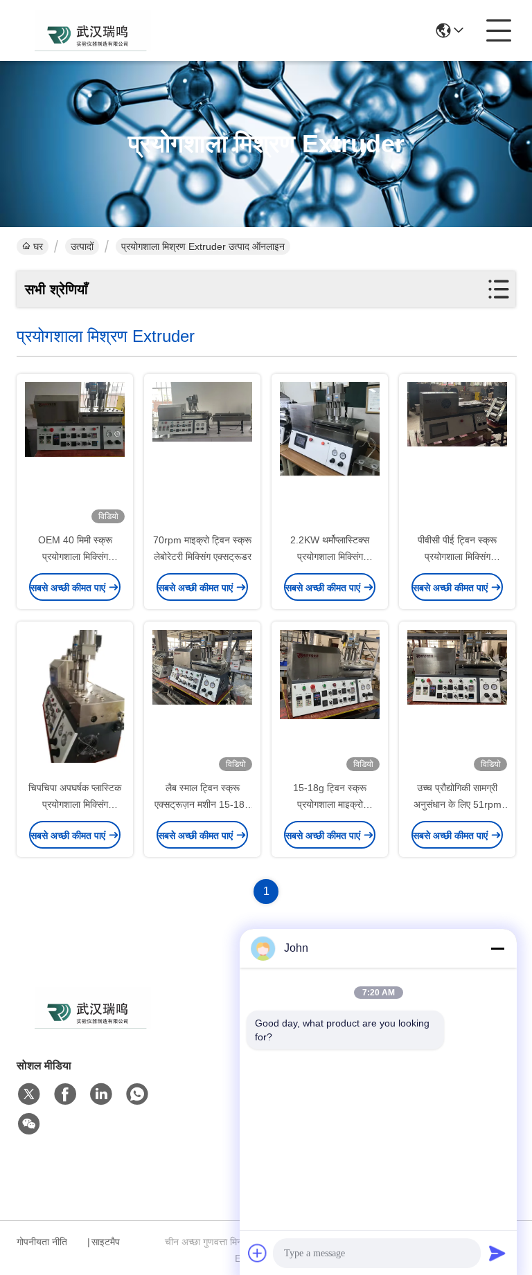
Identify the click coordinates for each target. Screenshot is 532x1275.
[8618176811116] (137, 1094)
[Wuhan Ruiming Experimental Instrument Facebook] (65, 1094)
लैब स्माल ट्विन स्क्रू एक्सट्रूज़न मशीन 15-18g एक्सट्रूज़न (202, 804)
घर (38, 246)
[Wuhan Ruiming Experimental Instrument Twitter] (29, 1094)
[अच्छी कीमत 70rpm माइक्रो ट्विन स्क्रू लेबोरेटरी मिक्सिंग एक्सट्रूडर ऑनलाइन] (202, 454)
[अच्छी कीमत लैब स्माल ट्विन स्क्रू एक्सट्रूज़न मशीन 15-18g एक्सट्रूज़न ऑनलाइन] (202, 702)
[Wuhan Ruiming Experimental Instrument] (93, 30)
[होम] (93, 1025)
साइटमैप (105, 1241)
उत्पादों (82, 246)
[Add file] (257, 1253)
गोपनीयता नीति (42, 1241)
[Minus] (497, 948)
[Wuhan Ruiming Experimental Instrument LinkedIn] (101, 1094)
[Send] (497, 1253)
